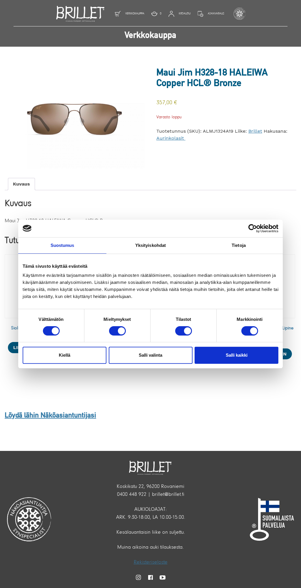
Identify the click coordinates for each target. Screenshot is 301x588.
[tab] (21, 184)
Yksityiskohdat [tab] (150, 245)
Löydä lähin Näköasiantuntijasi (50, 415)
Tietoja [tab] (239, 245)
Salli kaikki (237, 355)
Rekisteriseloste (151, 562)
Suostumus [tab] (62, 245)
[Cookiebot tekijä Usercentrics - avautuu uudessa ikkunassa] (252, 228)
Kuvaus (21, 184)
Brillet (255, 131)
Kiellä (64, 355)
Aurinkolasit (170, 138)
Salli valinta (150, 355)
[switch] (117, 331)
